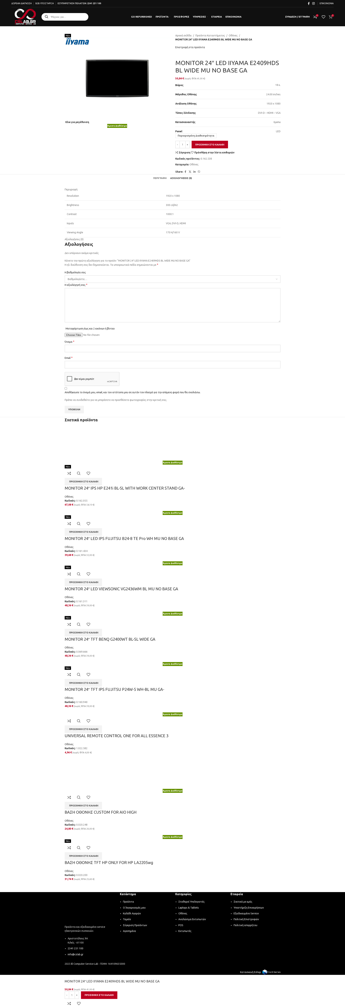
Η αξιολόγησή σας (76, 284)
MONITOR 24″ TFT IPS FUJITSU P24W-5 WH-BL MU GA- (114, 689)
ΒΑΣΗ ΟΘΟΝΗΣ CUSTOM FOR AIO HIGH (101, 812)
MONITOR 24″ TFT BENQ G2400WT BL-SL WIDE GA (110, 639)
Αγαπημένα (129, 931)
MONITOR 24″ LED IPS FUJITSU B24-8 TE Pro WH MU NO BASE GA (124, 538)
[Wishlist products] (323, 16)
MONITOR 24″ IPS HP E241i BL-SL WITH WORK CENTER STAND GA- (125, 488)
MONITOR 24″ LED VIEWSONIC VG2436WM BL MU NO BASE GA (121, 589)
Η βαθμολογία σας (75, 272)
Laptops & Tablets (188, 907)
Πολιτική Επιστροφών (246, 919)
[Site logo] (25, 16)
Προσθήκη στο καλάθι (209, 144)
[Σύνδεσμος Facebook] (309, 3)
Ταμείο (127, 919)
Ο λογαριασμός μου (134, 907)
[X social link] (190, 171)
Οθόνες (233, 35)
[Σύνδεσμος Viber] (199, 171)
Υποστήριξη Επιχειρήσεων (249, 907)
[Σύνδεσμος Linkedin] (194, 171)
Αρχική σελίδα (183, 35)
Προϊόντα (128, 901)
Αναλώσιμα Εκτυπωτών (192, 919)
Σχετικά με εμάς (243, 901)
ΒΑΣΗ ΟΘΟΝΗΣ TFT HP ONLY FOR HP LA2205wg (109, 862)
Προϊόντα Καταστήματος (210, 35)
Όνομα (69, 341)
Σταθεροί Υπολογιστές (191, 901)
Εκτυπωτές (184, 931)
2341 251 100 (94, 3)
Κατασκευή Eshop (250, 972)
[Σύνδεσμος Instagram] (313, 3)
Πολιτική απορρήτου (245, 925)
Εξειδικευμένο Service (246, 913)
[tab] (160, 178)
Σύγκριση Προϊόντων (135, 925)
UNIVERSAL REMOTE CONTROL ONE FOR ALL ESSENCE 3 (116, 735)
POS (180, 925)
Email (69, 357)
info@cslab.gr (75, 954)
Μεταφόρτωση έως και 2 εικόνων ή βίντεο (90, 328)
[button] (83, 481)
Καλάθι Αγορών (132, 913)
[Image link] (90, 909)
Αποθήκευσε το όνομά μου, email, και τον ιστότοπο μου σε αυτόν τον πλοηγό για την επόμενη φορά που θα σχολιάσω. (132, 392)
